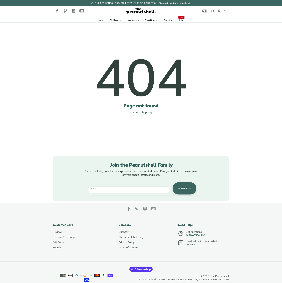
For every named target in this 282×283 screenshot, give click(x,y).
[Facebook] (57, 11)
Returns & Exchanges (65, 237)
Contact (190, 244)
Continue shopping (141, 112)
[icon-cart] (225, 11)
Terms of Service (128, 247)
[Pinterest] (65, 11)
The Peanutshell (219, 276)
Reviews (57, 231)
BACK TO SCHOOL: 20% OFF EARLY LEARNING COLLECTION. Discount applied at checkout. (143, 3)
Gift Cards (58, 242)
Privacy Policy (126, 242)
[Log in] (219, 11)
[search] (212, 11)
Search (57, 247)
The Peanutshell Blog (131, 237)
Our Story (124, 231)
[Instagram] (73, 11)
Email (93, 188)
